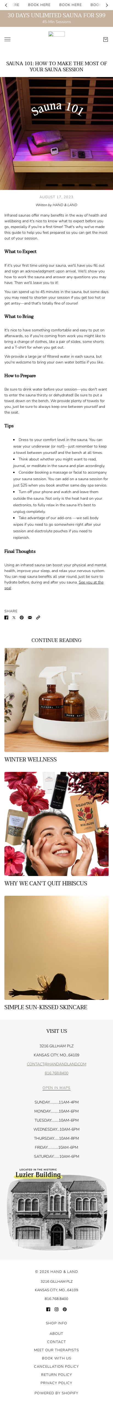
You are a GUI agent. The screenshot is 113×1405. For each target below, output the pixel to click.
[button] (38, 617)
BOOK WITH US (56, 1358)
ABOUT (56, 1333)
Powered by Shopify (56, 1393)
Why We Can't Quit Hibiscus (45, 883)
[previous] (6, 5)
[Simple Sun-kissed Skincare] (56, 948)
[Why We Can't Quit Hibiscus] (56, 824)
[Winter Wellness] (56, 700)
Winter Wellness (30, 759)
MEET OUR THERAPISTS (56, 1350)
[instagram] (56, 1309)
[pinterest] (65, 1309)
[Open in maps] (56, 1210)
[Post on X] (14, 617)
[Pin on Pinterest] (22, 617)
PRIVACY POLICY (56, 1383)
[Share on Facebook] (6, 617)
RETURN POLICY (56, 1374)
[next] (107, 5)
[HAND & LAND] (56, 39)
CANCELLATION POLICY (56, 1366)
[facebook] (48, 1309)
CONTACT (56, 1341)
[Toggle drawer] (7, 39)
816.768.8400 (56, 1073)
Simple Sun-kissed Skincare (45, 1007)
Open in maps (56, 1088)
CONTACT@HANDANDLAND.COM (56, 1064)
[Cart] (106, 39)
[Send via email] (30, 617)
